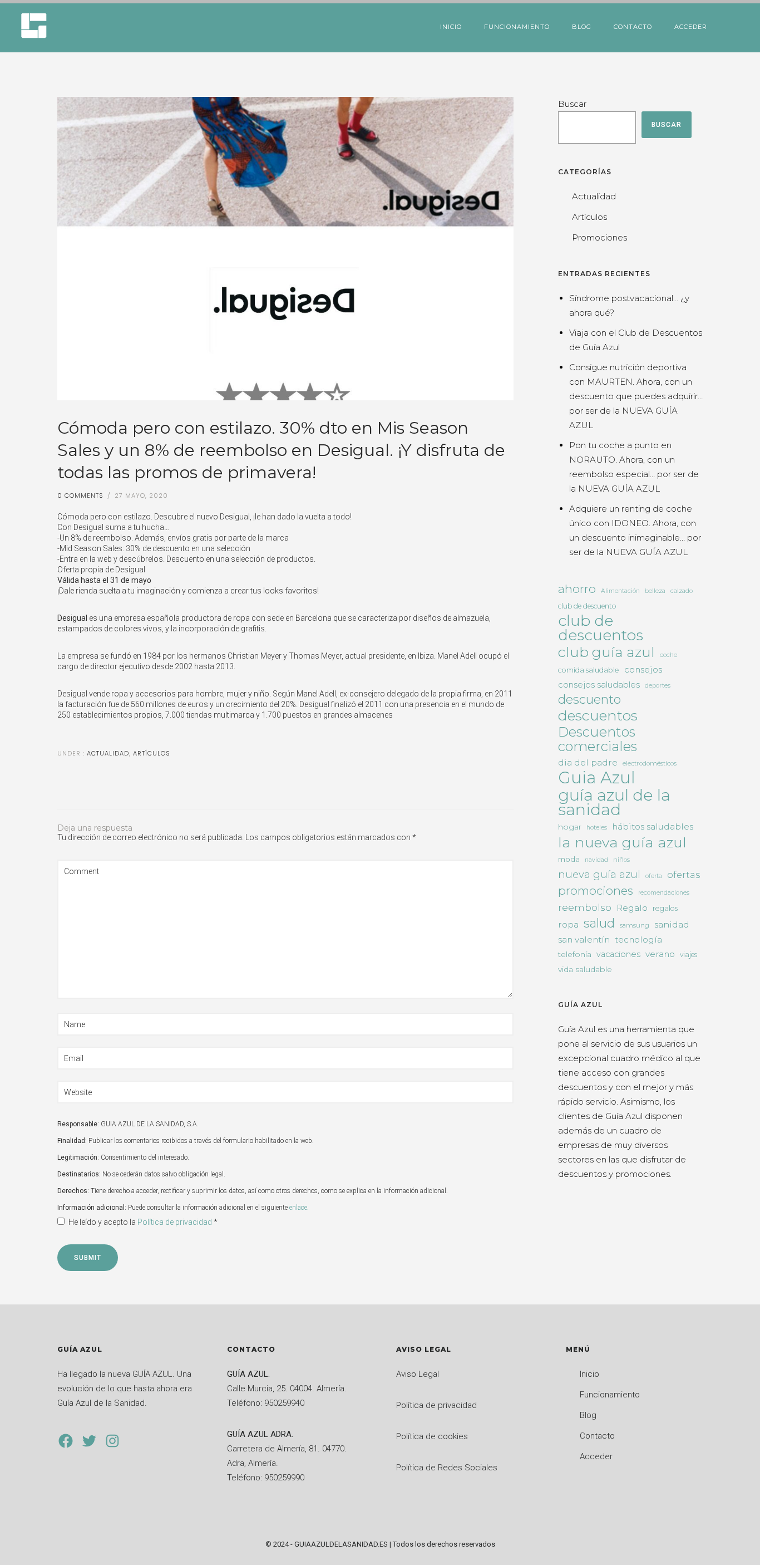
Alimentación (620, 591)
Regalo (632, 907)
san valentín (584, 939)
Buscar (572, 104)
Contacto (633, 27)
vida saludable (585, 969)
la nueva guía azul (622, 842)
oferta (653, 876)
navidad (596, 860)
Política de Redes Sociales (446, 1468)
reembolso (584, 907)
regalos (665, 908)
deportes (657, 685)
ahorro (577, 589)
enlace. (299, 1207)
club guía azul (606, 652)
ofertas (683, 874)
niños (621, 860)
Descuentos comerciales (597, 739)
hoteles (596, 827)
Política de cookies (432, 1436)
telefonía (574, 954)
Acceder (690, 27)
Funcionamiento (517, 27)
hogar (569, 827)
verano (660, 954)
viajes (688, 954)
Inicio (451, 27)
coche (668, 655)
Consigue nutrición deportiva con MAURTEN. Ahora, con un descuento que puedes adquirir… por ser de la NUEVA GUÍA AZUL (636, 396)
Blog (581, 27)
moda (569, 859)
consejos (643, 669)
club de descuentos (600, 628)
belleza (655, 591)
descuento (589, 700)
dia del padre (588, 762)
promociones (595, 890)
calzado (681, 591)
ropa (568, 924)
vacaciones (618, 954)
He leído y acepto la (143, 1222)
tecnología (638, 939)
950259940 (284, 1403)
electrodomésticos (650, 763)
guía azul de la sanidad (614, 802)
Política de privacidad (175, 1222)
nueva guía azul (599, 874)
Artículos (151, 753)
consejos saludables (599, 685)
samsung (634, 925)
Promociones (599, 237)
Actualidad (107, 753)
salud (599, 923)
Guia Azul (596, 778)
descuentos (598, 715)
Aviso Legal (417, 1374)
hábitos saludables (652, 826)
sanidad (671, 924)
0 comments (80, 495)
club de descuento (587, 606)
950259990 (284, 1478)
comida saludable (588, 670)
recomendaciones (663, 892)
